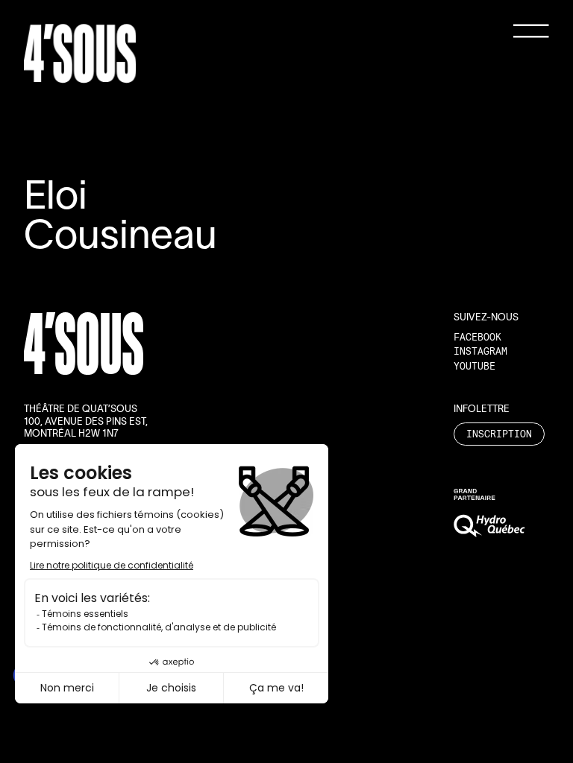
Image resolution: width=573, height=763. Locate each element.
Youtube (474, 366)
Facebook (477, 337)
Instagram (480, 351)
